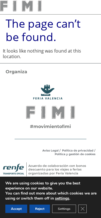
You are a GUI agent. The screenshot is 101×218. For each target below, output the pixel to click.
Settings (64, 209)
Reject (39, 209)
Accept (16, 209)
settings (62, 198)
